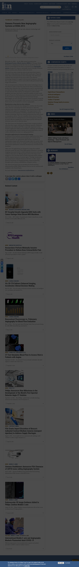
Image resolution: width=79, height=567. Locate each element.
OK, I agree (61, 562)
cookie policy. (27, 565)
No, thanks (67, 562)
